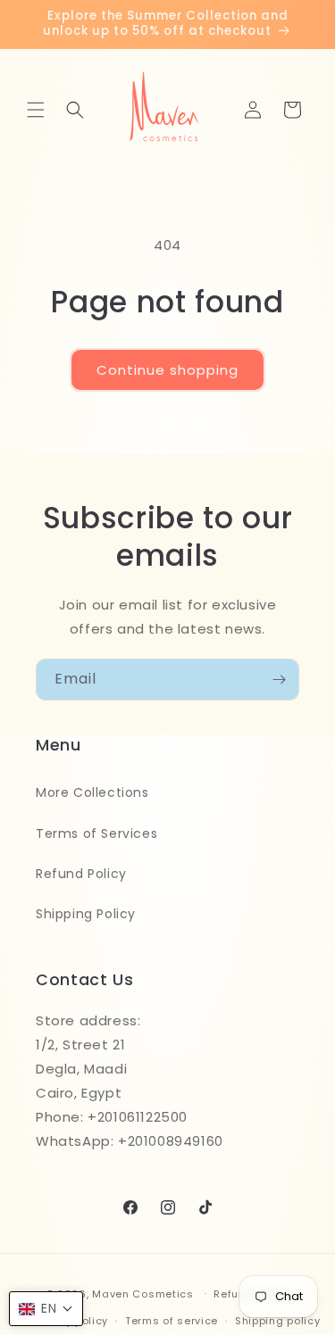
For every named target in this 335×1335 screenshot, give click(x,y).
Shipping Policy (86, 914)
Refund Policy (81, 874)
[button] (35, 109)
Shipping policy (278, 1321)
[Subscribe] (278, 680)
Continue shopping (167, 370)
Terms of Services (96, 833)
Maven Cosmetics (143, 1293)
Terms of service (171, 1321)
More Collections (92, 792)
